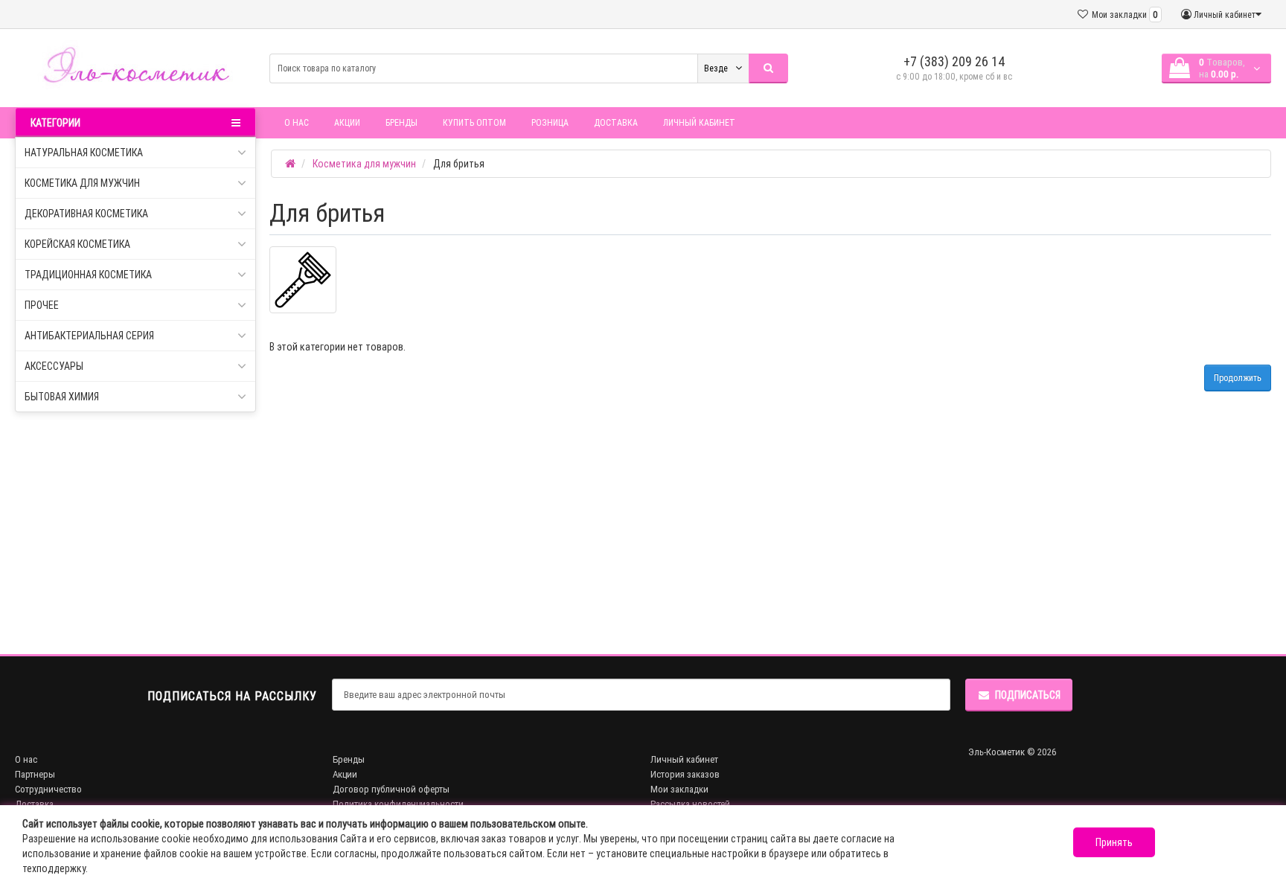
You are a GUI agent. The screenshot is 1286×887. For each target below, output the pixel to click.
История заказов (685, 774)
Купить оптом (474, 122)
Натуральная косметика (84, 152)
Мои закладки (679, 789)
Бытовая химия (62, 396)
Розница (550, 122)
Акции (347, 122)
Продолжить (1237, 377)
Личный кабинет (699, 122)
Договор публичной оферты (391, 789)
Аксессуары (54, 366)
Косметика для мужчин (82, 183)
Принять (1114, 842)
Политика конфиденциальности (398, 804)
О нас (296, 122)
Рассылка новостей (690, 804)
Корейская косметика (77, 244)
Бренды (402, 122)
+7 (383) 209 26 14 (954, 61)
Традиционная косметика (88, 274)
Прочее (42, 305)
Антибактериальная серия (89, 335)
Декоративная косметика (86, 213)
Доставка (616, 122)
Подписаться (1028, 695)
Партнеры (35, 774)
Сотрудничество (48, 789)
